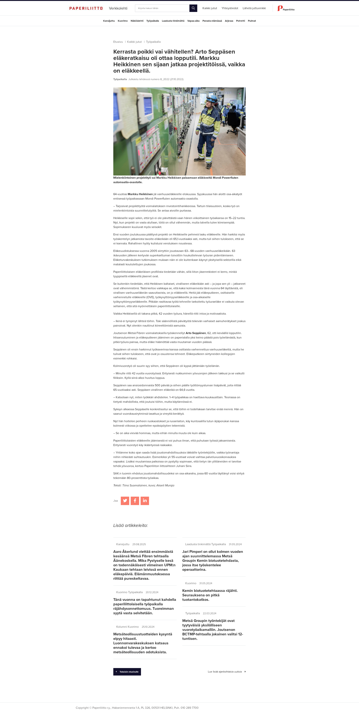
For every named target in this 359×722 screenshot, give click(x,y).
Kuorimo (123, 20)
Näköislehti (137, 20)
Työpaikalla (152, 20)
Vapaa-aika (193, 20)
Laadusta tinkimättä (173, 20)
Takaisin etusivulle (129, 671)
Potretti (240, 20)
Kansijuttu (109, 20)
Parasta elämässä (212, 20)
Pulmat (252, 20)
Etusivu (118, 42)
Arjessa (229, 20)
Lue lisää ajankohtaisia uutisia (225, 671)
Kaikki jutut (134, 42)
